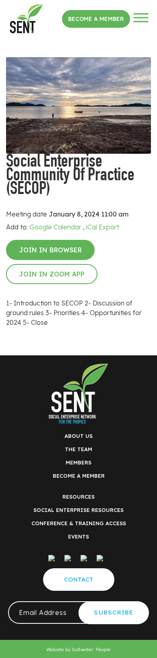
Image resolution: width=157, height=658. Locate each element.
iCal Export (102, 227)
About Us (78, 436)
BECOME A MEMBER (79, 475)
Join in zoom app (52, 274)
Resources (78, 496)
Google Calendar (55, 227)
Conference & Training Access (78, 523)
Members (78, 462)
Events (78, 536)
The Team (78, 449)
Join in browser (50, 250)
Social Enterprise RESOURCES (78, 510)
